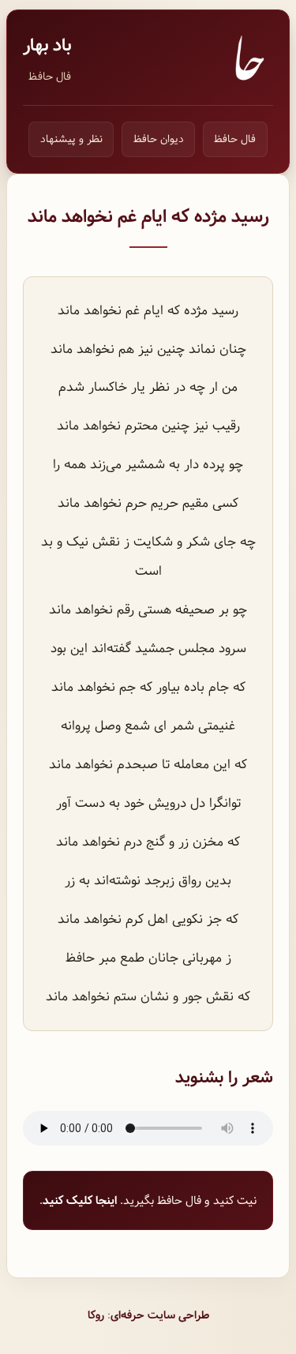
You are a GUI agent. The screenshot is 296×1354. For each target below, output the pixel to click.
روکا (96, 1315)
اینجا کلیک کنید (80, 1200)
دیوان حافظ (158, 139)
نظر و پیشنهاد (71, 139)
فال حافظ (49, 76)
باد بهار (47, 45)
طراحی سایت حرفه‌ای (160, 1315)
